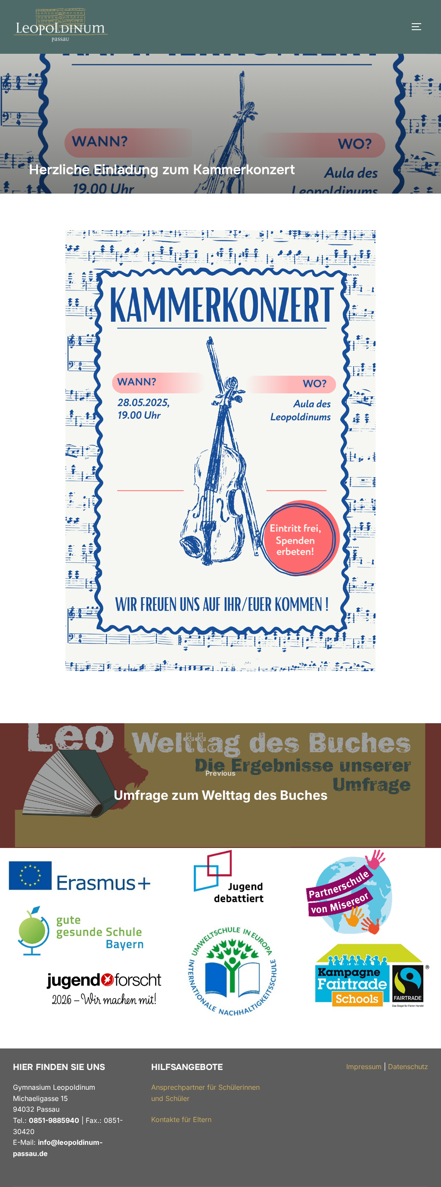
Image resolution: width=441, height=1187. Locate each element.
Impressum (364, 1066)
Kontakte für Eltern (181, 1119)
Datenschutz (408, 1066)
